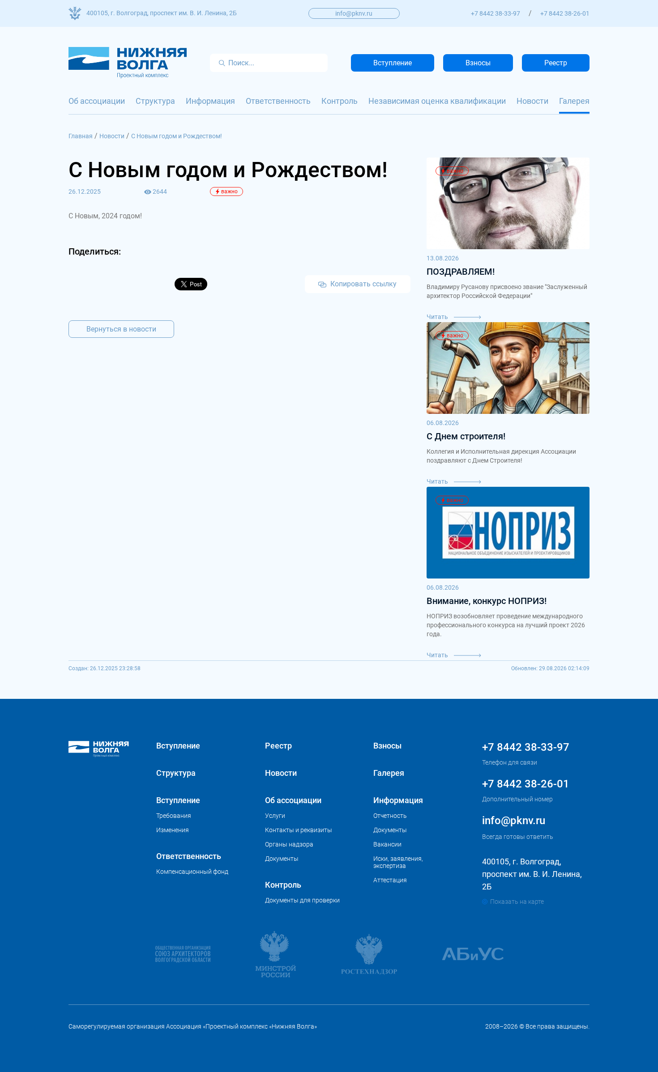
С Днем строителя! (466, 436)
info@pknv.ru (353, 13)
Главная (80, 136)
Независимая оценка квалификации (437, 101)
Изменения (172, 830)
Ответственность (278, 101)
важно (229, 191)
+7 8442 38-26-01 (565, 13)
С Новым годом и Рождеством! (176, 136)
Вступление (392, 63)
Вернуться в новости (121, 329)
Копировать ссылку (363, 284)
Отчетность (390, 815)
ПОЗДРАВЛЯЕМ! (461, 271)
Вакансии (387, 844)
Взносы (478, 63)
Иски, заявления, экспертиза (398, 862)
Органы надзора (289, 844)
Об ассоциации (96, 101)
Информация (210, 101)
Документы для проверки (302, 900)
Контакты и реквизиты (298, 830)
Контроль (339, 101)
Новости (532, 101)
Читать (438, 316)
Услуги (275, 815)
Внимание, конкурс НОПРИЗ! (487, 601)
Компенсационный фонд (192, 871)
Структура (155, 101)
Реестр (555, 63)
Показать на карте (517, 901)
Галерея (574, 101)
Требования (173, 815)
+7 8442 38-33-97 (495, 13)
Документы (282, 858)
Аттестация (390, 880)
